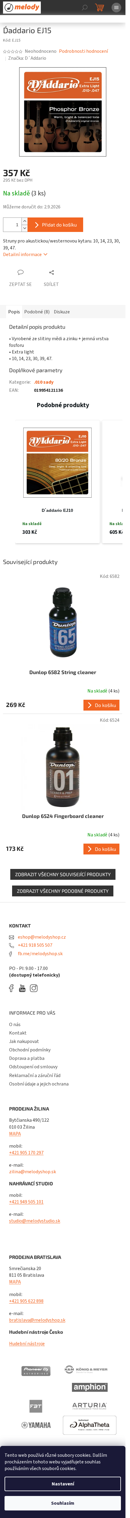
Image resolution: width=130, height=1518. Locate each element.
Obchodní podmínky (29, 1050)
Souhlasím (62, 1503)
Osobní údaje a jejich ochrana (39, 1084)
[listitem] (57, 481)
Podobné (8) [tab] (37, 312)
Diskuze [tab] (62, 312)
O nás (15, 1024)
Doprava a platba (26, 1058)
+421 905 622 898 (26, 1301)
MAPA (15, 1133)
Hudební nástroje (27, 1343)
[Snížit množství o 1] (24, 228)
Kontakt (18, 1033)
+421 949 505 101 (26, 1202)
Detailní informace (22, 254)
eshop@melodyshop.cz (41, 937)
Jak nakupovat (24, 1041)
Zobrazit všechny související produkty (63, 874)
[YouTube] (23, 988)
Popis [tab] (14, 312)
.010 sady (44, 382)
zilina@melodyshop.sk (32, 1171)
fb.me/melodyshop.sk (40, 953)
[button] (9, 482)
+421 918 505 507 (34, 945)
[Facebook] (13, 988)
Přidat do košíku (59, 224)
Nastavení (63, 1484)
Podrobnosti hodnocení (83, 51)
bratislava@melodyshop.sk (37, 1320)
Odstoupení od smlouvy (33, 1066)
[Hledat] (85, 8)
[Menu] (116, 8)
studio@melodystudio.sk (34, 1221)
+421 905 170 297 (26, 1152)
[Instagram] (33, 988)
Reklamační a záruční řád (34, 1075)
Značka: (27, 58)
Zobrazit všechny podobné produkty (63, 891)
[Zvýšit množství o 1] (24, 221)
